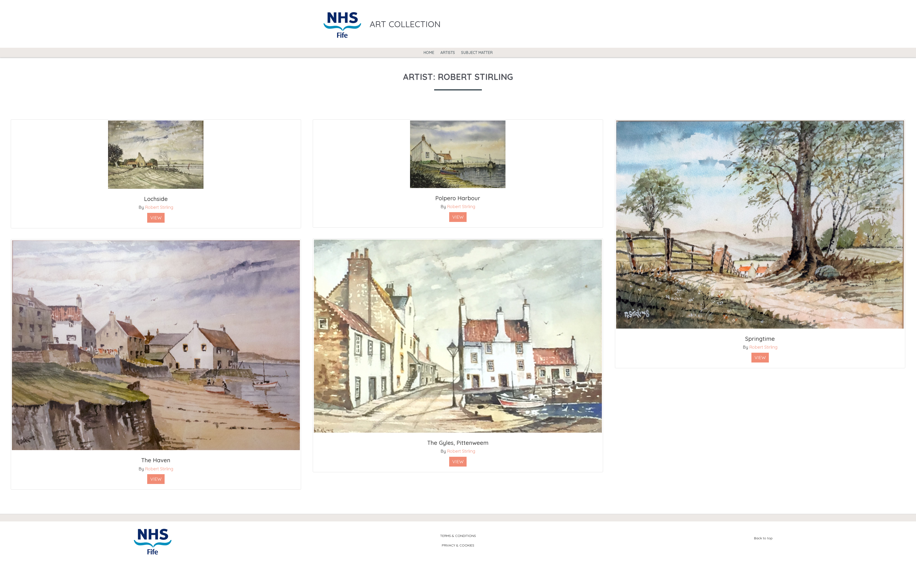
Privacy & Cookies (458, 545)
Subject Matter (477, 52)
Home (428, 52)
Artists (447, 52)
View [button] (155, 218)
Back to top (763, 538)
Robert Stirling (159, 207)
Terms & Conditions (458, 536)
